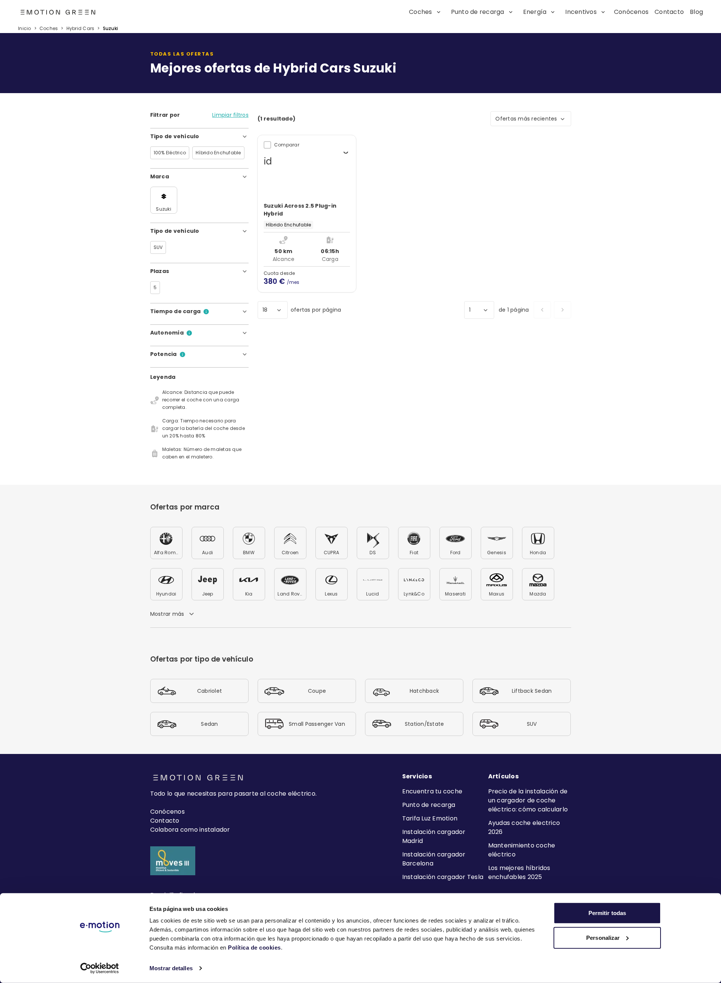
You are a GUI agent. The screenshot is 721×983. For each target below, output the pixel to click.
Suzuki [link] (110, 29)
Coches (48, 29)
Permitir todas (607, 913)
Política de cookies (254, 947)
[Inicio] (40, 12)
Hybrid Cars (80, 29)
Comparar (286, 145)
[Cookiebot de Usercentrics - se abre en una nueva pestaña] (100, 968)
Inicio (24, 29)
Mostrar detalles (171, 968)
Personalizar (603, 937)
